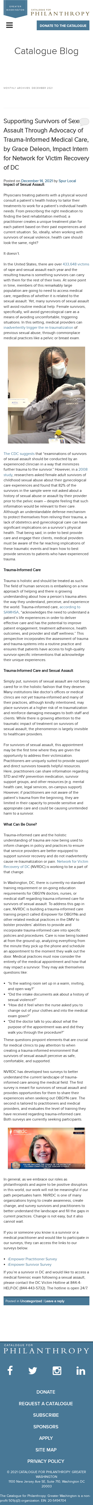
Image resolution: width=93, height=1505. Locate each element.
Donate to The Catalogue (63, 26)
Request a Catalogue (46, 1404)
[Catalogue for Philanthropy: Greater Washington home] (46, 9)
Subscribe (46, 1415)
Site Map (46, 1450)
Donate (45, 1392)
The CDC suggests (19, 454)
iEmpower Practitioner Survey (32, 1259)
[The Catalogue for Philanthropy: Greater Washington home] (46, 1349)
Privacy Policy (45, 1461)
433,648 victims (76, 264)
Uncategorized (31, 1301)
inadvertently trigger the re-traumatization (38, 327)
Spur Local (67, 181)
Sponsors (45, 1427)
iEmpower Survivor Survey (30, 1264)
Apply (46, 1438)
